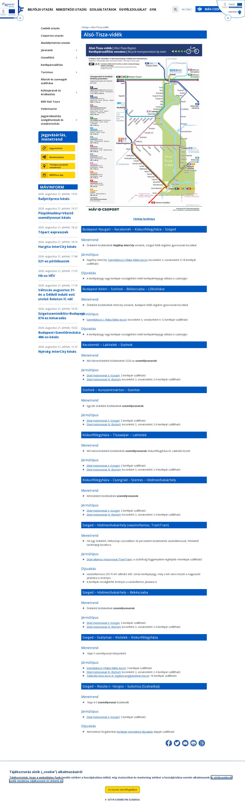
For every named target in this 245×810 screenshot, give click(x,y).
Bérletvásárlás (57, 157)
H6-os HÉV (46, 275)
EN (188, 9)
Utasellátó (47, 57)
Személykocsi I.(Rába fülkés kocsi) (127, 260)
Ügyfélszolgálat (133, 9)
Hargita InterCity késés (57, 246)
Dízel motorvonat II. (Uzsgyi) (103, 375)
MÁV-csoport (216, 9)
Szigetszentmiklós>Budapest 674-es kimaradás (61, 315)
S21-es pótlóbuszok (53, 261)
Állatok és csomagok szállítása (54, 81)
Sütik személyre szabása (124, 799)
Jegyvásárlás (56, 148)
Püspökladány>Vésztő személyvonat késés (55, 215)
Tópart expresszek (53, 232)
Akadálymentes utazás (55, 42)
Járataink (47, 50)
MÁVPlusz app (56, 175)
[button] (175, 9)
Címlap (85, 27)
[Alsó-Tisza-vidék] (144, 212)
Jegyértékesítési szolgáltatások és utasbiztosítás (52, 119)
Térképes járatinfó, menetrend (59, 166)
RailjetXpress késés (53, 199)
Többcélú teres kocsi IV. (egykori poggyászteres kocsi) (118, 675)
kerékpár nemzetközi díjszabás (135, 731)
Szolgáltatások (102, 9)
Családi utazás (50, 28)
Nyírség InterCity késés (57, 351)
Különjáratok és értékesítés (51, 92)
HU (183, 9)
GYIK (153, 9)
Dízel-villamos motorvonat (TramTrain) (109, 559)
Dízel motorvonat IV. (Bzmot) (104, 379)
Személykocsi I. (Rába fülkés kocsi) (107, 319)
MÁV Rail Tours (50, 101)
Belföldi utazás (40, 9)
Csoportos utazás (52, 35)
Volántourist (49, 108)
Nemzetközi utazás (71, 9)
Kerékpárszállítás (52, 65)
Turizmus (47, 72)
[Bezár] (20, 18)
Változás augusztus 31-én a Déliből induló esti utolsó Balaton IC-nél (56, 294)
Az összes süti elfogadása (122, 789)
